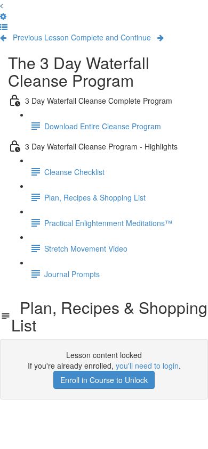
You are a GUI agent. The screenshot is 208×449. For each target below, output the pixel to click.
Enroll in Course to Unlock (104, 380)
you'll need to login (147, 365)
